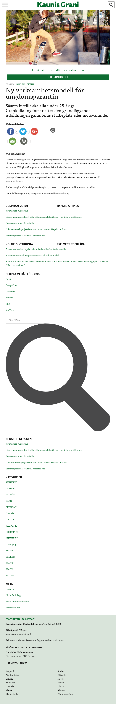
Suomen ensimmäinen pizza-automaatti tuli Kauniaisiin (33, 255)
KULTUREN (12, 538)
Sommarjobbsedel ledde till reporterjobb (25, 235)
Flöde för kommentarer (17, 601)
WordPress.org (13, 607)
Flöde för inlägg (13, 595)
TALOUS (10, 575)
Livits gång (11, 544)
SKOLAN (10, 557)
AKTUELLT (11, 482)
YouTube (10, 310)
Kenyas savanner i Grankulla (20, 223)
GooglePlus (11, 285)
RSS (8, 304)
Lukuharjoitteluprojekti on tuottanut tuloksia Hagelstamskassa (37, 229)
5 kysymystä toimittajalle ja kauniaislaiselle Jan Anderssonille (36, 249)
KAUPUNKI (11, 525)
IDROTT (10, 519)
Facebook (10, 291)
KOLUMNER (12, 532)
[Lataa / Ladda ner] (54, 130)
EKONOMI (11, 507)
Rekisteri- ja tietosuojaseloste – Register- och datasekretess (34, 640)
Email (8, 279)
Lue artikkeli (58, 77)
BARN (9, 501)
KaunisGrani (58, 4)
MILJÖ (9, 550)
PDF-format (29, 656)
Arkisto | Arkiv (17, 663)
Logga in (10, 589)
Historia (10, 513)
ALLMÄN (10, 494)
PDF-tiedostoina (25, 652)
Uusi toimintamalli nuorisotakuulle (58, 70)
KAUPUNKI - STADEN (25, 84)
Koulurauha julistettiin (17, 210)
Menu (5, 5)
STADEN (10, 563)
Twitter (9, 297)
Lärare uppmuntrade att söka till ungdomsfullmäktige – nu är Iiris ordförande (44, 217)
